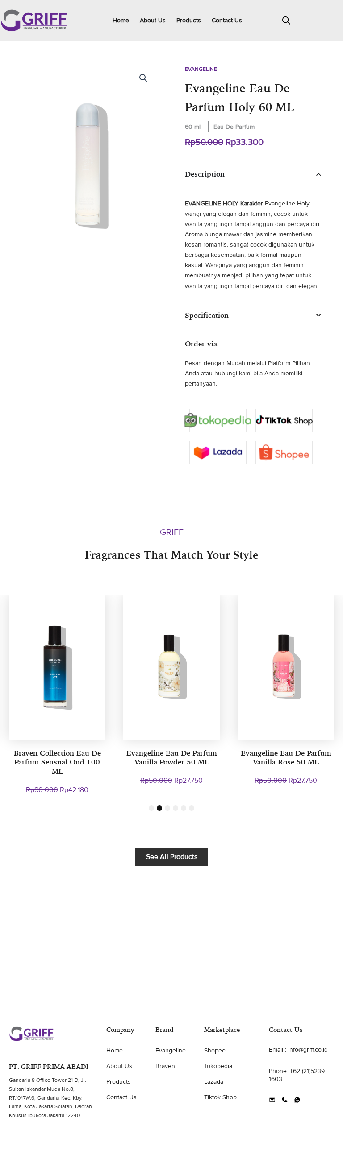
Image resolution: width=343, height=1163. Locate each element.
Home (121, 20)
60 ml (193, 127)
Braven (165, 1066)
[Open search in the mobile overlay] (286, 20)
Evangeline (201, 69)
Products (188, 20)
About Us (153, 20)
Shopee (215, 1050)
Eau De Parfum (234, 127)
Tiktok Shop (220, 1097)
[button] (143, 78)
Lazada (213, 1081)
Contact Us (227, 20)
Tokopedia (218, 1066)
